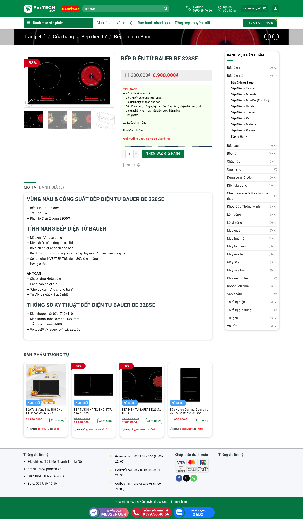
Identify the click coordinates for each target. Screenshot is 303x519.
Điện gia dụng (237, 185)
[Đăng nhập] (275, 8)
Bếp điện (233, 68)
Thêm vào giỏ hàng (163, 154)
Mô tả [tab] (30, 187)
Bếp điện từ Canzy (242, 88)
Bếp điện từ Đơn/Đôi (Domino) (250, 100)
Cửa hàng (63, 37)
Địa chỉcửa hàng (229, 8)
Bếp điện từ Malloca (243, 124)
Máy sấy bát (236, 270)
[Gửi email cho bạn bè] (133, 165)
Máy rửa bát (236, 254)
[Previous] (30, 80)
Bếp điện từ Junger (243, 112)
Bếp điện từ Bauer (133, 37)
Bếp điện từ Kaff (241, 118)
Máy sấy (233, 262)
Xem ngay (57, 420)
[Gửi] (165, 8)
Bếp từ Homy (239, 136)
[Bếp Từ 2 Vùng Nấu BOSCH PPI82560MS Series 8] (46, 385)
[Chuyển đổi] (275, 67)
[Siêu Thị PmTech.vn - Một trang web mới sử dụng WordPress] (40, 9)
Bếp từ (231, 153)
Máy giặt (233, 230)
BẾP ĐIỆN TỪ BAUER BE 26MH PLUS (141, 411)
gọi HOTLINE (43, 429)
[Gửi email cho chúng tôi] (186, 478)
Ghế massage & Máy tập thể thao (247, 196)
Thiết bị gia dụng (239, 310)
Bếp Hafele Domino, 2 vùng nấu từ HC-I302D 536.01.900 (190, 411)
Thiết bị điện (236, 302)
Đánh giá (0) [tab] (51, 187)
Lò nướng (234, 215)
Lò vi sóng (234, 223)
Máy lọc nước (237, 246)
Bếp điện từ (94, 37)
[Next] (108, 80)
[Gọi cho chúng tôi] (193, 478)
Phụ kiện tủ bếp (238, 278)
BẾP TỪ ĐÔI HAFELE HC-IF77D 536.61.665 (93, 411)
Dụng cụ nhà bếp (239, 177)
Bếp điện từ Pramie (243, 130)
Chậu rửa (233, 162)
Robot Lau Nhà (238, 286)
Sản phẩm (234, 294)
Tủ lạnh (232, 318)
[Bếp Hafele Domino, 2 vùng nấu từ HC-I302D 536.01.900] (190, 385)
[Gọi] (151, 512)
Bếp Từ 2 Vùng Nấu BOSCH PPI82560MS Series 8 (43, 411)
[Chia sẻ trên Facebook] (123, 165)
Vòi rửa (232, 326)
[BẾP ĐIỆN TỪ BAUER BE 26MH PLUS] (142, 385)
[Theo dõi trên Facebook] (179, 478)
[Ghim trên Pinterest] (138, 165)
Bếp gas (233, 146)
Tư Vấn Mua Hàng (260, 23)
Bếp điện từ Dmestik (243, 94)
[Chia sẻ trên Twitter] (128, 165)
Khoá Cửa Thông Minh (243, 206)
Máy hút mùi (236, 238)
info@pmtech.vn (49, 469)
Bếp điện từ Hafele (242, 106)
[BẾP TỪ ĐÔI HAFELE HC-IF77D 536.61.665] (94, 385)
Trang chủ (34, 37)
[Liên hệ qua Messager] (108, 512)
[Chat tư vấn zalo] (194, 512)
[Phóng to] (29, 103)
